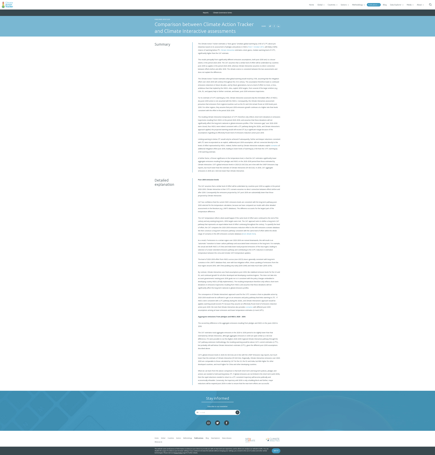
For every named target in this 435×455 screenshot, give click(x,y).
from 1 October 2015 (256, 47)
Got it (276, 451)
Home (311, 5)
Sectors (344, 5)
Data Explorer (395, 5)
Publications (373, 5)
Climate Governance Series (222, 13)
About (419, 5)
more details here (248, 234)
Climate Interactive (227, 50)
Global (320, 5)
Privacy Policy (178, 453)
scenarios (274, 145)
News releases (226, 438)
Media (409, 5)
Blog (385, 5)
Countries (331, 5)
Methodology (357, 5)
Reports (206, 13)
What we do (158, 442)
